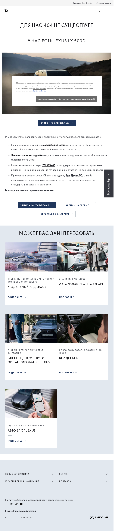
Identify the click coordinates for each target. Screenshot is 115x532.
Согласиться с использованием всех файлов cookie (77, 99)
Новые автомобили (17, 474)
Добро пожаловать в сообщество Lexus (80, 351)
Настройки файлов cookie (46, 99)
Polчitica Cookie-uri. (39, 91)
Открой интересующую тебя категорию (25, 351)
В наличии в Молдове (72, 279)
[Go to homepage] (6, 10)
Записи (64, 474)
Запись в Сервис (103, 3)
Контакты (65, 481)
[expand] (109, 11)
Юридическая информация (22, 481)
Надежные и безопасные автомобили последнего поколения (31, 280)
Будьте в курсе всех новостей (26, 425)
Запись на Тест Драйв (82, 3)
